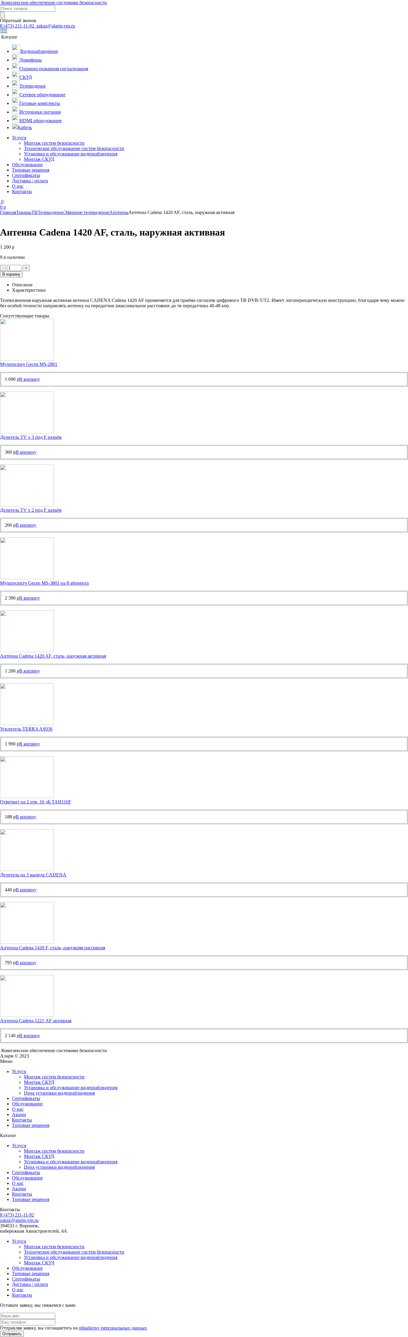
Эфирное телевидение (86, 212)
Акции (19, 1114)
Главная (8, 212)
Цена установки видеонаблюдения (59, 1092)
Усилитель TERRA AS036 (26, 728)
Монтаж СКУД (39, 159)
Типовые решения (30, 169)
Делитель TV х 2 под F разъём (31, 510)
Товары (23, 212)
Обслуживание (27, 164)
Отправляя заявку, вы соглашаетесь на (73, 1327)
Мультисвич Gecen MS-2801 (28, 364)
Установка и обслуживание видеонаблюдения (70, 153)
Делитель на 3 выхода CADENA (33, 874)
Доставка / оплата (30, 180)
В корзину (11, 274)
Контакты (22, 191)
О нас (18, 186)
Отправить (12, 1334)
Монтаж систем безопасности (54, 143)
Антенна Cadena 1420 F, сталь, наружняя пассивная (52, 947)
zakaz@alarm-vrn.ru (55, 25)
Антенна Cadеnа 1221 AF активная (35, 1020)
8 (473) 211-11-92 (17, 25)
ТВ (34, 212)
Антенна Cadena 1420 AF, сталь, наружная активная (53, 655)
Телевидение (51, 212)
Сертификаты (26, 175)
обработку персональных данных (113, 1327)
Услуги (19, 137)
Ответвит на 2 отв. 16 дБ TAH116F (35, 801)
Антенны (118, 212)
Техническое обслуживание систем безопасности (74, 148)
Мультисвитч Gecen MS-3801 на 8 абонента (44, 583)
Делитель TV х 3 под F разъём (31, 437)
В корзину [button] (29, 379)
